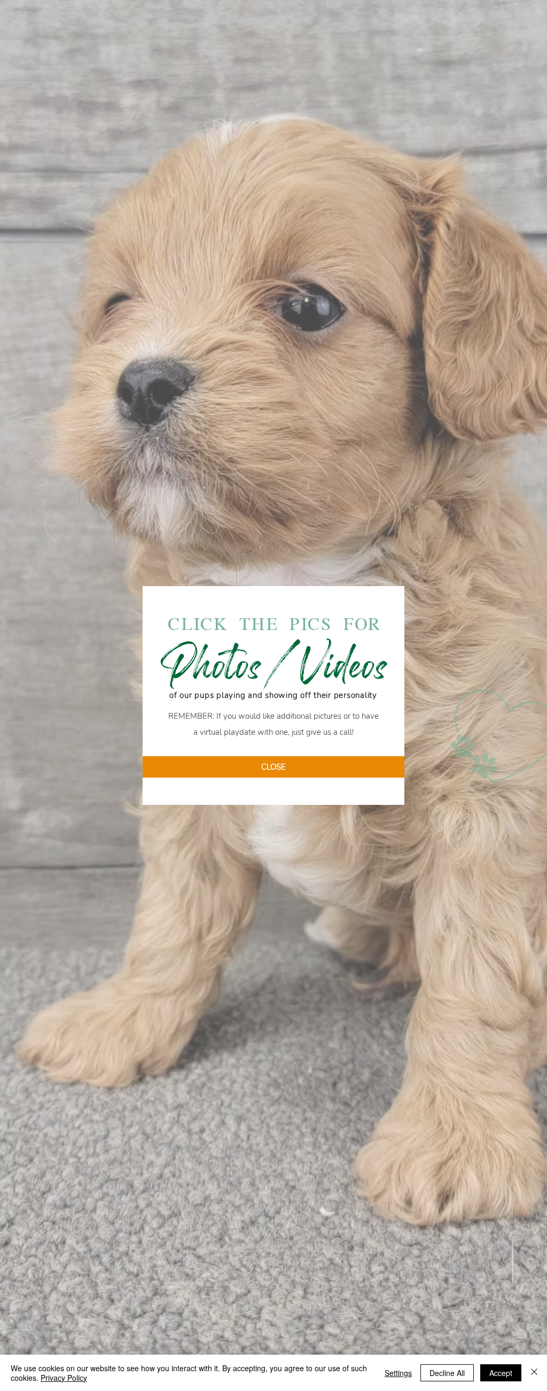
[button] (273, 767)
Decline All (447, 1372)
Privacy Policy (64, 1377)
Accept (500, 1372)
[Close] (534, 1372)
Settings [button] (398, 1372)
